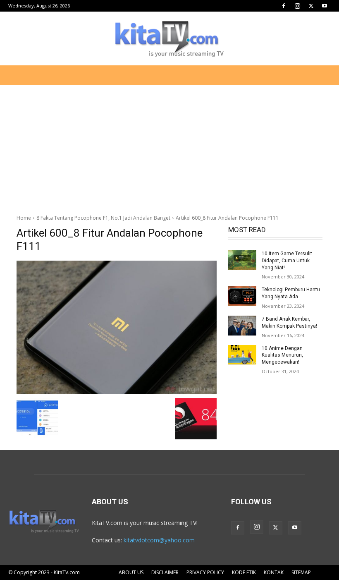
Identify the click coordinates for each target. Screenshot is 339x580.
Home (24, 217)
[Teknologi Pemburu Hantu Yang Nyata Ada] (242, 296)
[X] (311, 6)
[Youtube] (324, 6)
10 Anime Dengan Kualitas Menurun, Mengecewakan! (282, 355)
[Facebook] (283, 6)
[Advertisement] (169, 146)
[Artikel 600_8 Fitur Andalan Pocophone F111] (117, 327)
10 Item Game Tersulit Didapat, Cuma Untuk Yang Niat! (287, 261)
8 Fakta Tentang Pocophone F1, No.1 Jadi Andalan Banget (103, 217)
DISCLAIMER (165, 572)
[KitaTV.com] (169, 39)
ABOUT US (131, 572)
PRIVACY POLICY (205, 572)
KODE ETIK (244, 572)
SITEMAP (301, 572)
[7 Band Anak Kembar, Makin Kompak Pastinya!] (242, 326)
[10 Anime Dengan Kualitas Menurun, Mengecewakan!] (242, 355)
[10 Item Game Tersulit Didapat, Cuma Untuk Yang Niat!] (242, 260)
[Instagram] (297, 6)
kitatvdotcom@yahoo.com (159, 540)
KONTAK (274, 572)
